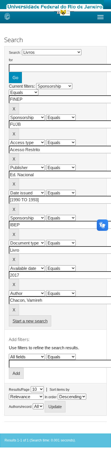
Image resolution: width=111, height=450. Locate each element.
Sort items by (59, 390)
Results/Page (19, 390)
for (11, 60)
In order (51, 397)
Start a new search (30, 321)
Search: (15, 53)
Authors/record (20, 407)
